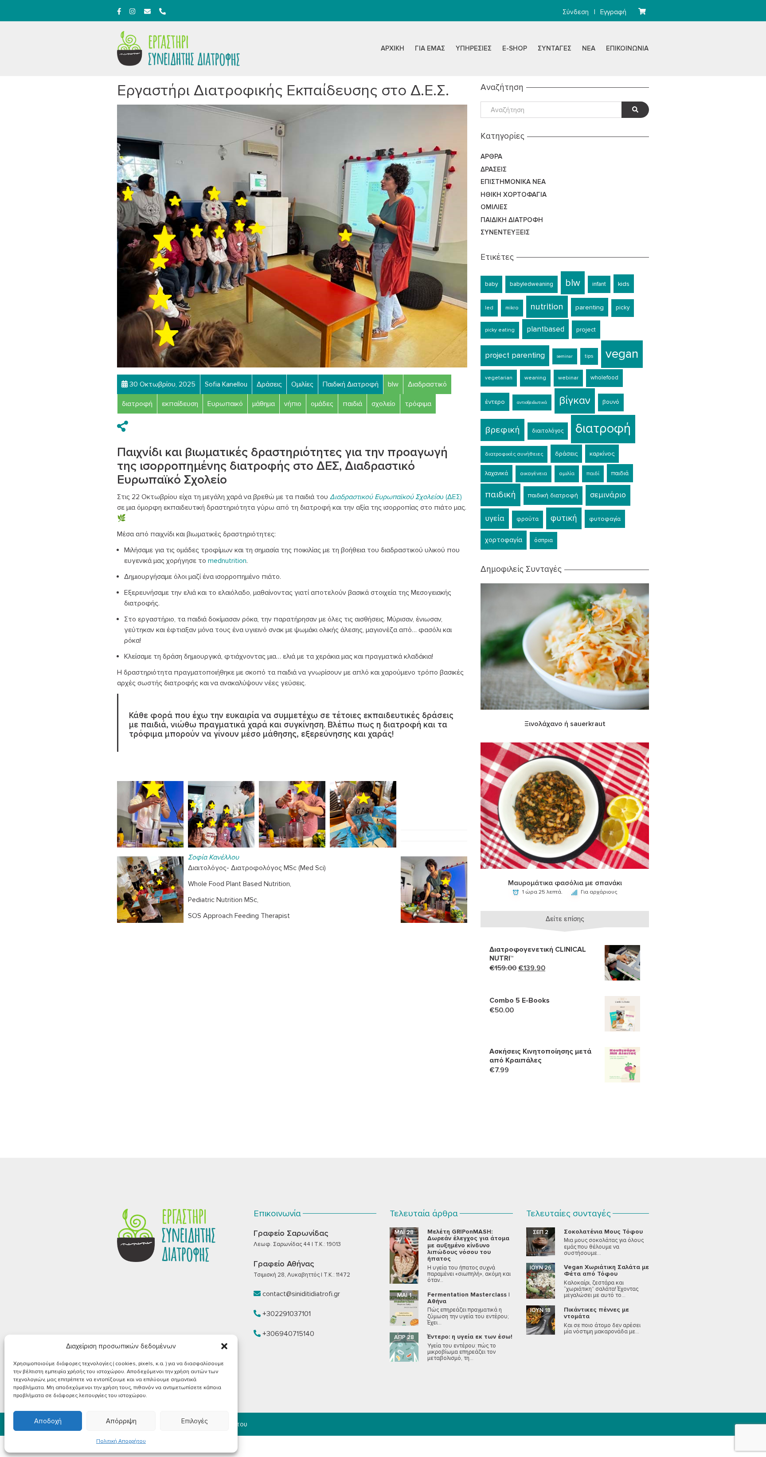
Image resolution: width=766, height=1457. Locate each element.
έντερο (495, 402)
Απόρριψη (121, 1421)
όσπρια (543, 540)
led (489, 308)
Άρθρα (491, 156)
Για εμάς (430, 48)
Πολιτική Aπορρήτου (121, 1441)
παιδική (500, 494)
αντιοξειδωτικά (532, 402)
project (586, 329)
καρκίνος (602, 453)
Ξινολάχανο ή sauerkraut (565, 723)
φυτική (564, 518)
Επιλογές (194, 1421)
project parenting (515, 355)
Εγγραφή (613, 12)
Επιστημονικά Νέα (513, 182)
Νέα (588, 48)
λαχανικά (496, 473)
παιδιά (620, 473)
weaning (535, 378)
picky (622, 307)
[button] (224, 1346)
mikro (512, 308)
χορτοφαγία (503, 540)
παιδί (592, 473)
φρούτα (527, 519)
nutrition (547, 306)
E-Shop (514, 48)
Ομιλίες (494, 207)
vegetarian (498, 378)
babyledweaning (531, 284)
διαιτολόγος (547, 430)
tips (589, 356)
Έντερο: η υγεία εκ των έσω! (469, 1336)
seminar (565, 356)
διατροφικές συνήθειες (514, 454)
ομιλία (566, 473)
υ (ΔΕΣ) (396, 496)
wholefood (604, 377)
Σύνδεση (576, 12)
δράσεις (566, 453)
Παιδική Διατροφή (512, 220)
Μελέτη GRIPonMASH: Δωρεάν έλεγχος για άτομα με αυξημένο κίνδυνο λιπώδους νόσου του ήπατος (468, 1245)
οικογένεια (533, 473)
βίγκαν (574, 400)
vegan (622, 353)
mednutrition (227, 560)
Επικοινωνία (627, 48)
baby (491, 284)
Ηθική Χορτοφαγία (514, 195)
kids (623, 284)
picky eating (500, 330)
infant (599, 284)
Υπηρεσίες (474, 48)
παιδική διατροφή (553, 495)
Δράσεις (494, 169)
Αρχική (392, 48)
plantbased (545, 329)
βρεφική (502, 429)
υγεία (494, 518)
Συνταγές (554, 48)
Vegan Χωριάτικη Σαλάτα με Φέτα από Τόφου (606, 1270)
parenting (589, 307)
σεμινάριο (608, 495)
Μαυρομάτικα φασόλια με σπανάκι (565, 883)
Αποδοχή (48, 1421)
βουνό (610, 402)
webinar (568, 378)
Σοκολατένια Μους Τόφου (603, 1231)
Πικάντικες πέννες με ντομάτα (596, 1313)
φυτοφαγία (605, 519)
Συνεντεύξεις (505, 232)
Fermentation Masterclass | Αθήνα (468, 1298)
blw (572, 283)
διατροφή (603, 429)
